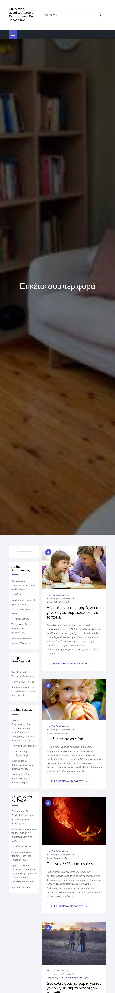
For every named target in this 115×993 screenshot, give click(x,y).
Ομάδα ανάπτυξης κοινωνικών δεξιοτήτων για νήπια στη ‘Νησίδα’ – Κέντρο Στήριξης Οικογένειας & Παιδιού (24, 873)
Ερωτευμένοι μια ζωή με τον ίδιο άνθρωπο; (23, 587)
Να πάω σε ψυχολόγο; (23, 638)
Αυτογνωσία (61, 857)
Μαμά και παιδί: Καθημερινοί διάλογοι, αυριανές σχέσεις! (22, 765)
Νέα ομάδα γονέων (21, 887)
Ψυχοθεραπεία (19, 672)
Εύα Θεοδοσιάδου (60, 594)
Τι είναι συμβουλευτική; (23, 676)
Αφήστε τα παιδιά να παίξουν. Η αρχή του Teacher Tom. (22, 856)
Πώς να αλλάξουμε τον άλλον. (72, 863)
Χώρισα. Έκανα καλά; (22, 643)
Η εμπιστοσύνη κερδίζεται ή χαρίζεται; (22, 753)
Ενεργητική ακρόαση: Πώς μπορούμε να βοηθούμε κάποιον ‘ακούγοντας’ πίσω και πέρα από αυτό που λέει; (24, 732)
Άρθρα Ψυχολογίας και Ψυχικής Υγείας (72, 977)
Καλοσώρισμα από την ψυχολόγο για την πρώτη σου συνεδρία (24, 691)
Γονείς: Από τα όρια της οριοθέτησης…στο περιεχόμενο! (23, 819)
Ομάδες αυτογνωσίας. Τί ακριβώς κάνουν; (24, 602)
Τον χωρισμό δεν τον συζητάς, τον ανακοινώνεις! (22, 628)
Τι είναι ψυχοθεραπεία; (23, 681)
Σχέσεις (15, 720)
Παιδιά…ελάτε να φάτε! (65, 738)
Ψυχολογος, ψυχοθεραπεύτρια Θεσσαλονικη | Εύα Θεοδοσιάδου (22, 14)
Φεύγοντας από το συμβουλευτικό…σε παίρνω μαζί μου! (21, 778)
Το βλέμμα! (17, 594)
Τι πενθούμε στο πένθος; (24, 746)
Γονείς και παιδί (62, 601)
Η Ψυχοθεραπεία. (20, 619)
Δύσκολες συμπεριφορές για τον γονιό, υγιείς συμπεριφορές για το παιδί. (74, 612)
